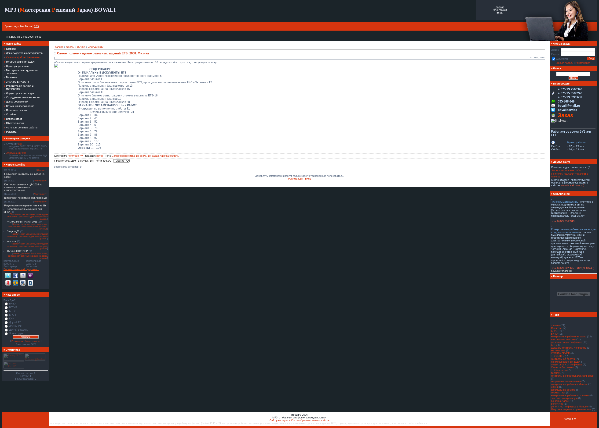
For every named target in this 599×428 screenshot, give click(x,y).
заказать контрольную (564, 398)
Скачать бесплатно (562, 367)
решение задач (560, 401)
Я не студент (17, 333)
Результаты (17, 341)
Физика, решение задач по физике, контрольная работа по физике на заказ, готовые (28, 226)
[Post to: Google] (23, 275)
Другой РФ (15, 326)
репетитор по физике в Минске (569, 406)
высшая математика (563, 339)
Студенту (12, 143)
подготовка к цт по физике (566, 364)
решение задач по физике (566, 342)
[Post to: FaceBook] (15, 275)
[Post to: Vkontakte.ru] (30, 282)
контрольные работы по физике (570, 395)
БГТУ (12, 311)
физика (555, 325)
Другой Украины (18, 329)
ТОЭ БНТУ (557, 356)
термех (555, 372)
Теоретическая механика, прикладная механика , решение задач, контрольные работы (27, 216)
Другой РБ (15, 322)
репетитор (557, 403)
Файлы (70, 47)
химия (555, 387)
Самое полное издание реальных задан (135, 155)
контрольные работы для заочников (572, 375)
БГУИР (13, 307)
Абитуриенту (14, 153)
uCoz (580, 418)
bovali (99, 155)
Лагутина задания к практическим (571, 409)
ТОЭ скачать (559, 370)
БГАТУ (13, 314)
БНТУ (12, 303)
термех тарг (558, 392)
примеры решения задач (566, 361)
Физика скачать (169, 155)
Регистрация (499, 9)
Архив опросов (32, 341)
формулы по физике (563, 389)
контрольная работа (563, 358)
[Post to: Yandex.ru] (8, 282)
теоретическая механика (566, 381)
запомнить (562, 58)
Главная (499, 7)
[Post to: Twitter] (8, 275)
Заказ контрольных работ (566, 170)
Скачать (556, 328)
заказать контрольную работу (568, 347)
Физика (81, 47)
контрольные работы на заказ (568, 336)
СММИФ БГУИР (560, 353)
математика (558, 350)
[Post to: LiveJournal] (23, 282)
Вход (499, 12)
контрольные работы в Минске (569, 384)
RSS (36, 26)
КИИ (11, 318)
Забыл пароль (564, 62)
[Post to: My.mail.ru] (15, 282)
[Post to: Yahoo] (30, 275)
